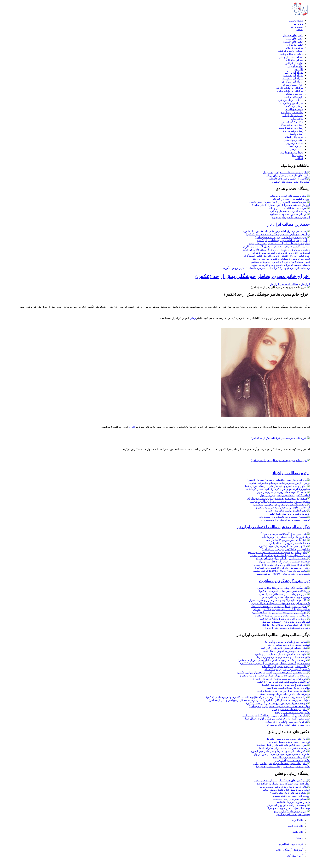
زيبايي (193, 318)
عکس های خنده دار (293, 35)
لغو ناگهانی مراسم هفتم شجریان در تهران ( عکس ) (283, 681)
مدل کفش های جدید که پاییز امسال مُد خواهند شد (283, 783)
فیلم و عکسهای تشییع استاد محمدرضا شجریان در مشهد (280, 555)
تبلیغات (299, 29)
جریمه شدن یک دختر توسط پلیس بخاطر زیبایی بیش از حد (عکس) (275, 663)
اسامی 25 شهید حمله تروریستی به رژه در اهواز (285, 495)
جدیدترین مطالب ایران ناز (289, 224)
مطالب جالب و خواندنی (290, 50)
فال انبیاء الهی (295, 826)
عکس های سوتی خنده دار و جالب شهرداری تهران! (283, 766)
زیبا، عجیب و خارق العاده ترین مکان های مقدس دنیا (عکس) (278, 234)
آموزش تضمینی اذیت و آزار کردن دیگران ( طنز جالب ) (281, 205)
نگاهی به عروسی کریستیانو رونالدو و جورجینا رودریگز (281, 258)
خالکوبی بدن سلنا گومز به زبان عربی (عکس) (286, 549)
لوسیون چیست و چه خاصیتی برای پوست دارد (285, 519)
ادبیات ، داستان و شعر (291, 54)
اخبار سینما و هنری (293, 84)
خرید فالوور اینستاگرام (291, 844)
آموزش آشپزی (295, 133)
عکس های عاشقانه (293, 41)
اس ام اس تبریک (294, 72)
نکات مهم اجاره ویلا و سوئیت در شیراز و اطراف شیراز (281, 603)
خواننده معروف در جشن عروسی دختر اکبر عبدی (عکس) (279, 706)
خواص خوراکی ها (294, 109)
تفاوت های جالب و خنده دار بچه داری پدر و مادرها (283, 657)
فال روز (299, 69)
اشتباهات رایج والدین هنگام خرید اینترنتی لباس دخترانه (281, 252)
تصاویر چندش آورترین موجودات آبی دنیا (289, 644)
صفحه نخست (296, 20)
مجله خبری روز (295, 143)
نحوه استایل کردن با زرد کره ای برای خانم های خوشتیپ (280, 262)
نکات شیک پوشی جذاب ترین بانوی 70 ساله (287, 669)
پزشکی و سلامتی (294, 106)
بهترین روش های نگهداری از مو (293, 814)
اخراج (132, 426)
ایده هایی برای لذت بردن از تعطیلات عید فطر (286, 621)
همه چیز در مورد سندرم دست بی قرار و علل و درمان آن (280, 501)
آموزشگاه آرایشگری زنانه (289, 850)
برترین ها (298, 23)
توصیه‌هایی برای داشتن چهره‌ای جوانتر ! (289, 808)
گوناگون (299, 158)
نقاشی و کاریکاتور (293, 47)
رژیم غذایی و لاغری (293, 97)
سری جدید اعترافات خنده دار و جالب (290, 211)
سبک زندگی (297, 118)
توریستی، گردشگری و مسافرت (284, 581)
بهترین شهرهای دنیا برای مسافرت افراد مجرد (285, 597)
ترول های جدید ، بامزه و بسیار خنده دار (289, 741)
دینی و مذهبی (296, 146)
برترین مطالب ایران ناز (291, 473)
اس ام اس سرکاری (292, 81)
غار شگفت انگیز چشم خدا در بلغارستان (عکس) (284, 591)
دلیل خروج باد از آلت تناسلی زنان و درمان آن (286, 537)
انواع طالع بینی (295, 66)
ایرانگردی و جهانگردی (291, 152)
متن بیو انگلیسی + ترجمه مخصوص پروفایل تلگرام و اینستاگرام (276, 246)
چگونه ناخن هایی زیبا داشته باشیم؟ (291, 796)
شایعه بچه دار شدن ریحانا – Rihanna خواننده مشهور (282, 573)
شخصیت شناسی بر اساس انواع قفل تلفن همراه (284, 561)
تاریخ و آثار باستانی (293, 137)
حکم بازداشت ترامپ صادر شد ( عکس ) (288, 513)
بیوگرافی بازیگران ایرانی (290, 90)
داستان (299, 838)
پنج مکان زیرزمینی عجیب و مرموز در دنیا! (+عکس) (282, 615)
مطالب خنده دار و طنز (291, 57)
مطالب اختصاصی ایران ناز (284, 284)
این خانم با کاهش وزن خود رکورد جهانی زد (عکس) (283, 507)
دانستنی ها (297, 155)
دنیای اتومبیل (296, 149)
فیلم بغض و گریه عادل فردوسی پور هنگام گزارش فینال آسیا (277, 718)
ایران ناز (305, 284)
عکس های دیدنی (294, 38)
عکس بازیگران (295, 44)
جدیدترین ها (297, 26)
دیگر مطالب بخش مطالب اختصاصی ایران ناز (273, 527)
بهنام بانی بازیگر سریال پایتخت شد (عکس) (287, 687)
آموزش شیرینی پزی (292, 130)
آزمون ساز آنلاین (294, 856)
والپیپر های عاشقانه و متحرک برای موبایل (288, 175)
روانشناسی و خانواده (292, 112)
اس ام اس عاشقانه (292, 78)
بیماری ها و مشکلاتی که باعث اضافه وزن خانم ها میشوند (279, 243)
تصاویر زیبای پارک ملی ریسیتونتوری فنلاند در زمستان (281, 609)
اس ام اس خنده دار (292, 75)
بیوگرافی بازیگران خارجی (289, 87)
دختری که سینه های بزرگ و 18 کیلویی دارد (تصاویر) (282, 567)
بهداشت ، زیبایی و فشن (290, 100)
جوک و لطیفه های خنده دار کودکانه (291, 198)
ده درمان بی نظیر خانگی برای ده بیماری (288, 724)
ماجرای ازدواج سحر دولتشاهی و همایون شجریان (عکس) (279, 483)
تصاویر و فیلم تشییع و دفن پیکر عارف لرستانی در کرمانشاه (278, 489)
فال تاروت (297, 820)
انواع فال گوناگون (293, 63)
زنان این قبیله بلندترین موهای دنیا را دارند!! (287, 627)
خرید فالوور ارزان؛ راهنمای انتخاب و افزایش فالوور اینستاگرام (277, 255)
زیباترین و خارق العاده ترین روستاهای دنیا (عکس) (283, 240)
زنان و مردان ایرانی (292, 115)
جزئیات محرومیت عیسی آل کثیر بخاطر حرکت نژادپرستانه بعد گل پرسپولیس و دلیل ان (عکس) (259, 700)
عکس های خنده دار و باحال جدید (292, 760)
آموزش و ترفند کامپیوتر (290, 127)
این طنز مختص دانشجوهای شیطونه (291, 217)
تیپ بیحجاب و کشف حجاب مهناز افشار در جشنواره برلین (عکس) (275, 675)
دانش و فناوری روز (293, 121)
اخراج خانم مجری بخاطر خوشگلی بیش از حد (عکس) (252, 276)
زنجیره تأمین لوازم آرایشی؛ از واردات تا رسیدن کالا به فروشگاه (276, 249)
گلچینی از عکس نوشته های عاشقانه (290, 181)
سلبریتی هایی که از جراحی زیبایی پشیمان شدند (285, 694)
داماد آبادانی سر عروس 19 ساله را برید (289, 543)
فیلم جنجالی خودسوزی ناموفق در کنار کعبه (286, 651)
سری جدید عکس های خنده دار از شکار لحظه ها (284, 748)
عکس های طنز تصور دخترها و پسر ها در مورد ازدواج (282, 754)
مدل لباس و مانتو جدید (291, 103)
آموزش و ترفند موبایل (291, 124)
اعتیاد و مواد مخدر (293, 140)
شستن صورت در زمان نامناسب (293, 802)
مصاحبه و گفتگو (294, 94)
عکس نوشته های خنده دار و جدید (292, 712)
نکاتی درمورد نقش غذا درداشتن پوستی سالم (286, 789)
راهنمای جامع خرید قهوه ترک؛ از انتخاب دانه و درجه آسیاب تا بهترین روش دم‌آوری (266, 268)
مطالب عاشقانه (294, 60)
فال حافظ (297, 832)
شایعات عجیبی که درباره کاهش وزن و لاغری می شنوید (280, 265)
